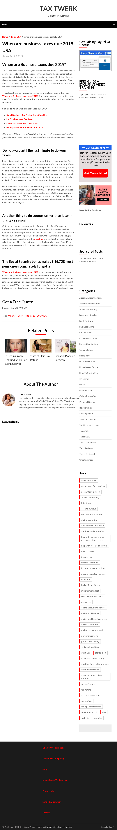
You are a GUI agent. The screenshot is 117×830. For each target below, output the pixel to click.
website (85, 718)
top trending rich (89, 712)
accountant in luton (90, 491)
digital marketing (89, 520)
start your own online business (91, 677)
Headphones (85, 355)
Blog (45, 769)
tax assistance (88, 684)
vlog (104, 712)
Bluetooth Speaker (88, 315)
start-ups (85, 652)
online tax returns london (93, 630)
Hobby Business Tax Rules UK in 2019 (24, 127)
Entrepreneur (85, 332)
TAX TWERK (58, 8)
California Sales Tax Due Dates (22, 123)
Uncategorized (86, 459)
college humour (88, 508)
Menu (5, 24)
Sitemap (46, 812)
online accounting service (93, 607)
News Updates (86, 390)
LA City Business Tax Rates (20, 119)
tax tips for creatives (91, 706)
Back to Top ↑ (108, 827)
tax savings (86, 701)
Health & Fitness (87, 361)
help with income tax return (94, 545)
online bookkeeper (90, 613)
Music (82, 384)
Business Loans (86, 326)
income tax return (89, 562)
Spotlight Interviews (89, 425)
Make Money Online (90, 585)
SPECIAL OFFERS (87, 419)
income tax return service (93, 574)
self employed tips (90, 647)
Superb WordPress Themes (58, 827)
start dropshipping (90, 669)
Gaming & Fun (86, 350)
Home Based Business (90, 367)
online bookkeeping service (94, 619)
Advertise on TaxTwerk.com (56, 780)
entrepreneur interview (92, 525)
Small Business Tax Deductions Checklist (27, 115)
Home (5, 36)
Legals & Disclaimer (52, 801)
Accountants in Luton (89, 303)
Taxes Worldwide (87, 442)
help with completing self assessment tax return (93, 538)
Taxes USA (16, 36)
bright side (86, 503)
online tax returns (89, 624)
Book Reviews (86, 321)
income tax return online (93, 568)
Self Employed (86, 413)
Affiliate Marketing (88, 309)
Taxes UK (84, 431)
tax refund (86, 689)
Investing (84, 378)
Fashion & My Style (88, 338)
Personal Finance (87, 402)
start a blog (100, 652)
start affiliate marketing (92, 658)
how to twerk (87, 551)
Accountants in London (90, 297)
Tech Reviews (86, 448)
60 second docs (88, 480)
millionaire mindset (90, 590)
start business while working (95, 664)
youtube (98, 718)
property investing (90, 641)
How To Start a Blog (88, 373)
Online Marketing (87, 396)
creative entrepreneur (92, 514)
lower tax (85, 579)
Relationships (85, 407)
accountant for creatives (93, 486)
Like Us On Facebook (53, 747)
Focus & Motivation (88, 344)
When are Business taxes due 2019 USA (27, 315)
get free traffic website (92, 531)
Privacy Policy (49, 791)
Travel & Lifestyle (87, 454)
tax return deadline (90, 695)
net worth (86, 602)
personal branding (89, 635)
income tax (86, 557)
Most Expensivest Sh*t (92, 596)
